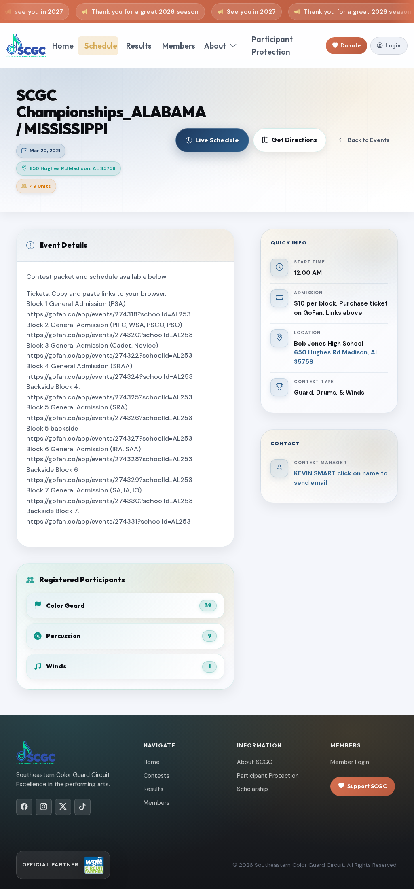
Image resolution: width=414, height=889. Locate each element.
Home (63, 46)
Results (139, 46)
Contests (156, 775)
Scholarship (252, 789)
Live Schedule (217, 140)
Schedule (100, 46)
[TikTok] (82, 807)
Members (178, 46)
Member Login (349, 762)
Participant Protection (272, 45)
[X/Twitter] (63, 807)
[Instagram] (44, 807)
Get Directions (294, 140)
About (215, 46)
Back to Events (368, 140)
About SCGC (254, 762)
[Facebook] (24, 807)
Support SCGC (367, 786)
